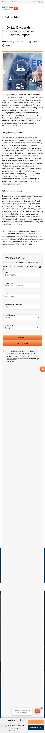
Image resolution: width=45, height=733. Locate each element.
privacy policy (12, 359)
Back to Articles (11, 17)
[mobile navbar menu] (40, 8)
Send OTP (21, 343)
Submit (21, 338)
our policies (11, 730)
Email (6, 294)
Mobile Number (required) (13, 304)
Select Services (9, 326)
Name (6, 273)
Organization (8, 283)
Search (35, 2)
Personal (15, 2)
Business (5, 2)
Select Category (9, 315)
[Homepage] (11, 8)
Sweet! (36, 722)
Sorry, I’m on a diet (36, 727)
